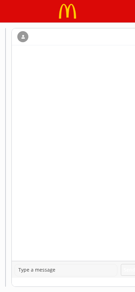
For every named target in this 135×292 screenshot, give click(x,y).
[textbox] (66, 270)
